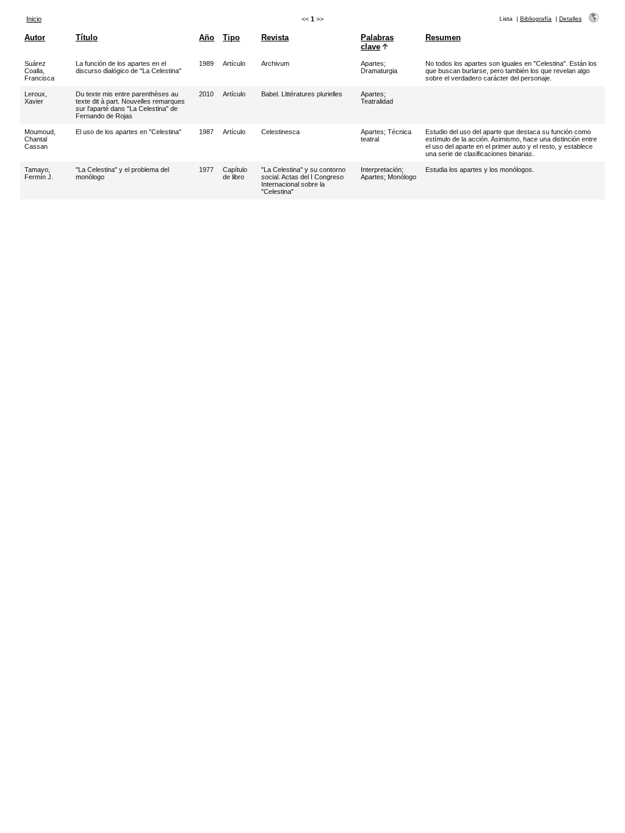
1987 (206, 131)
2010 (206, 94)
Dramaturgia (379, 70)
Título (87, 37)
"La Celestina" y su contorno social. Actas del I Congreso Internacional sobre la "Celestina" (303, 180)
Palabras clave (377, 42)
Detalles (570, 18)
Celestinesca (280, 131)
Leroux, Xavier (35, 97)
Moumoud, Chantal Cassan (40, 139)
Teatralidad (377, 101)
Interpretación (381, 169)
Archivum (275, 63)
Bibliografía (536, 18)
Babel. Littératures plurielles (301, 94)
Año (206, 37)
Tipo (231, 37)
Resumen (443, 37)
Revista (275, 37)
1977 (206, 169)
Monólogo (402, 177)
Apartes (372, 63)
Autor (34, 37)
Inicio (34, 19)
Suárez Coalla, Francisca (39, 71)
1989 (206, 63)
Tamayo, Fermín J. (38, 173)
